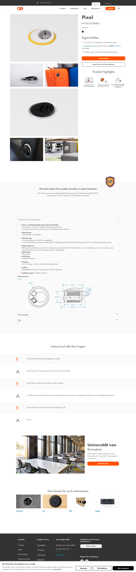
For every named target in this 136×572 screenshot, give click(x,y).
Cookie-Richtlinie (57, 569)
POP (70, 511)
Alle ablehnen (102, 568)
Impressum (60, 555)
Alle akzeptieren (123, 568)
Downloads (23, 314)
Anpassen (83, 568)
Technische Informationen (29, 219)
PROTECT (118, 46)
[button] (119, 8)
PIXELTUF (19, 511)
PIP (44, 511)
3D (19, 320)
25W (96, 46)
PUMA (97, 511)
